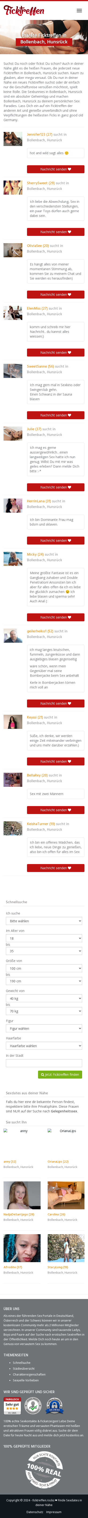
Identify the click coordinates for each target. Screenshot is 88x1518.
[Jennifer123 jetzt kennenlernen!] (13, 139)
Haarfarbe (13, 1038)
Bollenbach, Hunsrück (44, 140)
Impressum (53, 1512)
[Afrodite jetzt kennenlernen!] (22, 1248)
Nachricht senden (54, 169)
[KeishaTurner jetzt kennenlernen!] (13, 828)
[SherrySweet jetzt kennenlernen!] (13, 188)
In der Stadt (14, 1055)
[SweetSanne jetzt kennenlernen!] (13, 371)
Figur (9, 1020)
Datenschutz (35, 1512)
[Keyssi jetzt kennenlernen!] (13, 722)
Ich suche (13, 913)
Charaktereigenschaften (29, 1374)
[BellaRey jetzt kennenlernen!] (13, 780)
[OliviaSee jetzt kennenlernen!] (13, 250)
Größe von (14, 960)
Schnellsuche (22, 1363)
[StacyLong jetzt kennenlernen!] (66, 1248)
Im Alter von (15, 930)
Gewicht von (15, 990)
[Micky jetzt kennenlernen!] (13, 559)
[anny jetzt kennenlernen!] (22, 1142)
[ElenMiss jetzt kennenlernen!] (13, 313)
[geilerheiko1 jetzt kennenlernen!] (13, 636)
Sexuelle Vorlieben (26, 1380)
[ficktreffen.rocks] (24, 10)
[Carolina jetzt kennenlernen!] (66, 1195)
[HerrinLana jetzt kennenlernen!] (13, 506)
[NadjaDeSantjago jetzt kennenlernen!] (22, 1195)
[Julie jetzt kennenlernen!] (13, 434)
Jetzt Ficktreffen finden (61, 1074)
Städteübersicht (23, 1369)
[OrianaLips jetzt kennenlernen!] (66, 1142)
